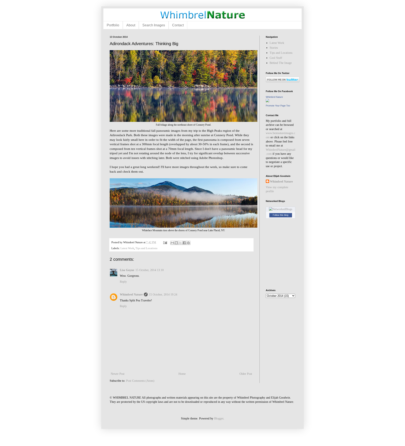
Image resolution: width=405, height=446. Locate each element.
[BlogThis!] (176, 243)
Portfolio (113, 25)
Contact (178, 25)
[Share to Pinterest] (188, 243)
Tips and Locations (146, 248)
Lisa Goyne (127, 270)
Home (182, 373)
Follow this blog (280, 215)
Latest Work (127, 248)
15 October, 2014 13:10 (149, 270)
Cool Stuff (276, 57)
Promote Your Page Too (278, 105)
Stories (274, 47)
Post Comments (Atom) (140, 380)
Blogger (218, 418)
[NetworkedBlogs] (280, 209)
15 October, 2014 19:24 (163, 294)
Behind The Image (281, 62)
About (130, 25)
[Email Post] (165, 242)
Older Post (245, 373)
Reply (123, 281)
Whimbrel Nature (131, 294)
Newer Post (117, 373)
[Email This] (172, 243)
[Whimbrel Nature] (267, 101)
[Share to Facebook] (184, 243)
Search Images (153, 25)
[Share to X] (180, 243)
